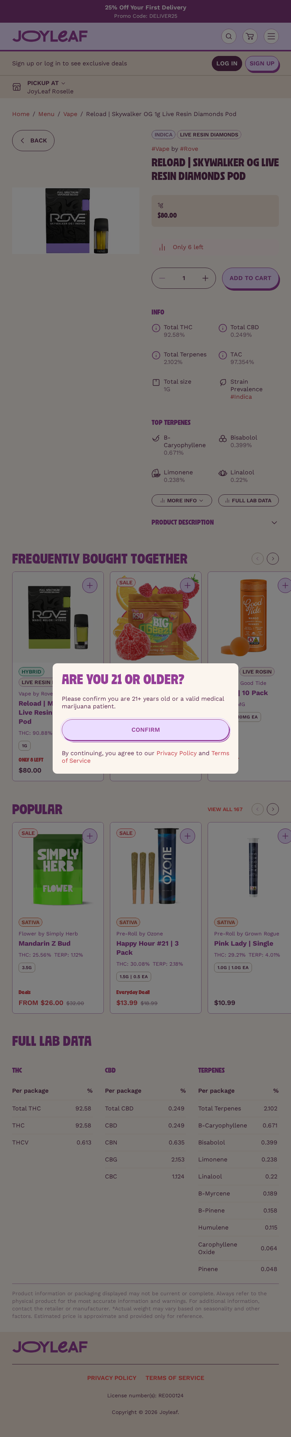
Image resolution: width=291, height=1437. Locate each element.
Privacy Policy (176, 753)
